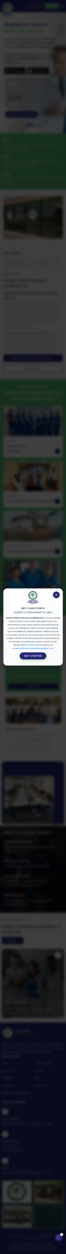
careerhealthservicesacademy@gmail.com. (33, 648)
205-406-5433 (31, 645)
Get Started (33, 655)
